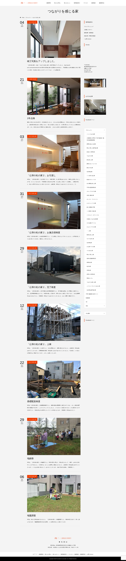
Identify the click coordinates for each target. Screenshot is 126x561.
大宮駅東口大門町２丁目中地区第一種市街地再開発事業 (95, 139)
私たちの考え (57, 3)
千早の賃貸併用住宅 (91, 187)
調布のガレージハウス (92, 163)
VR (86, 301)
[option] (95, 107)
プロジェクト (89, 130)
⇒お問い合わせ (87, 39)
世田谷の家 (89, 262)
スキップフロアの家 (91, 191)
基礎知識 (93, 3)
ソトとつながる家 (91, 134)
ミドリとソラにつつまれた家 (93, 286)
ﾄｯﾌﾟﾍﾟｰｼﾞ (35, 554)
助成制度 (88, 298)
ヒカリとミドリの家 (91, 203)
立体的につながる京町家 (92, 219)
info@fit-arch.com (88, 71)
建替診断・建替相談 (88, 32)
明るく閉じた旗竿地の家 (92, 148)
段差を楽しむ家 (90, 234)
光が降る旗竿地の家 (91, 290)
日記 (87, 305)
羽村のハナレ (90, 278)
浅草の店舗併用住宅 (91, 258)
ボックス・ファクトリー (92, 199)
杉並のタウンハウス (91, 179)
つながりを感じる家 (91, 282)
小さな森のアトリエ (91, 223)
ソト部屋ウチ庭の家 (91, 211)
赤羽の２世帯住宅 (91, 274)
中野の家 (89, 270)
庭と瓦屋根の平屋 (91, 207)
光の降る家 (89, 242)
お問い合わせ (90, 554)
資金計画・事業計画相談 (89, 35)
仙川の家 (89, 266)
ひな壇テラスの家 (91, 246)
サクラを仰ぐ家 (90, 238)
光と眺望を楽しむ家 (91, 183)
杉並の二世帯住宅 (91, 152)
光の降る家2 (89, 171)
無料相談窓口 (77, 3)
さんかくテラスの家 (91, 226)
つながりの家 (90, 155)
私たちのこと (67, 3)
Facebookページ (90, 119)
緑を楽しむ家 (90, 159)
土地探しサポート (88, 29)
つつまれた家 (90, 250)
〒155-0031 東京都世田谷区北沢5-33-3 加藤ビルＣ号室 (90, 66)
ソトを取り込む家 (91, 175)
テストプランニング (88, 26)
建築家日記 (101, 3)
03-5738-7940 (87, 70)
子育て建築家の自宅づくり (92, 294)
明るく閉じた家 (90, 254)
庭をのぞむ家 (90, 167)
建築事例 (49, 3)
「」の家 (89, 230)
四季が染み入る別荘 (91, 144)
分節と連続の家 (90, 195)
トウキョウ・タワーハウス (93, 215)
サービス (86, 3)
